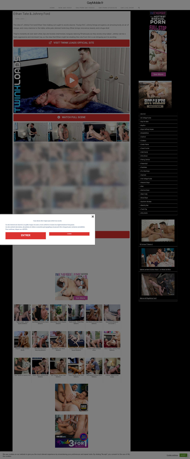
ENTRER (25, 235)
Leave (69, 234)
